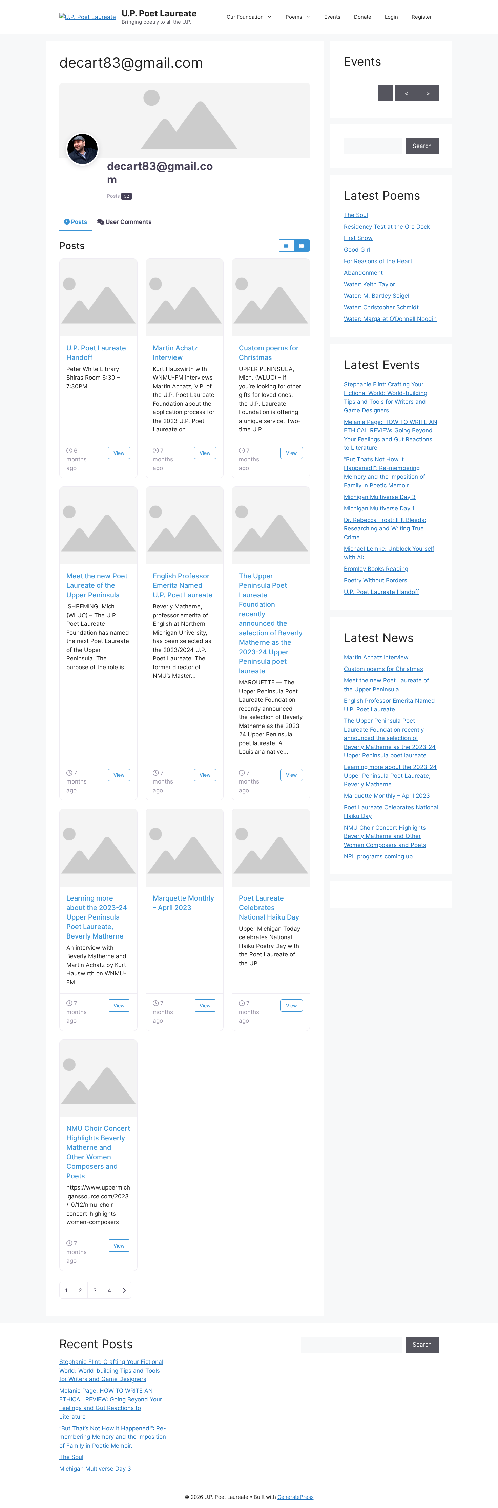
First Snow (358, 238)
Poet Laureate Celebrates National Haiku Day (269, 907)
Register (422, 17)
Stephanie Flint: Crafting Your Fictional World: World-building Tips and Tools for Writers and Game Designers (111, 1370)
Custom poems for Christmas (383, 668)
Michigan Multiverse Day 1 (379, 508)
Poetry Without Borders (375, 580)
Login (391, 17)
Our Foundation (245, 17)
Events (332, 17)
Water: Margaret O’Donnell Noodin (390, 318)
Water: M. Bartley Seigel (376, 295)
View (119, 453)
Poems (294, 17)
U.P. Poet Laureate (159, 13)
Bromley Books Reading (376, 568)
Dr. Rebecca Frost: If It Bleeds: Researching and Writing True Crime (385, 529)
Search (422, 145)
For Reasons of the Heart (378, 261)
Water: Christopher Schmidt (381, 307)
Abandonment (363, 272)
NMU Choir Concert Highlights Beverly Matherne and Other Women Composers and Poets (385, 836)
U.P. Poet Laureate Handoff (381, 591)
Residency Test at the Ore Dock (387, 226)
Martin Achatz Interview (376, 657)
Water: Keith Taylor (369, 284)
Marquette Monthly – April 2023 (387, 795)
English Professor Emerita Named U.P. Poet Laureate (182, 585)
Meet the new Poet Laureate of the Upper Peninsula (96, 585)
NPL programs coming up (378, 856)
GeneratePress (295, 1497)
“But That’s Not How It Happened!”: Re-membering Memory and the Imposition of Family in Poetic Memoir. (112, 1437)
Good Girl (357, 249)
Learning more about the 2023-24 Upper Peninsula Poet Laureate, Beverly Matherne (96, 917)
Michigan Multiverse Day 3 (380, 497)
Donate (362, 17)
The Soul (356, 215)
